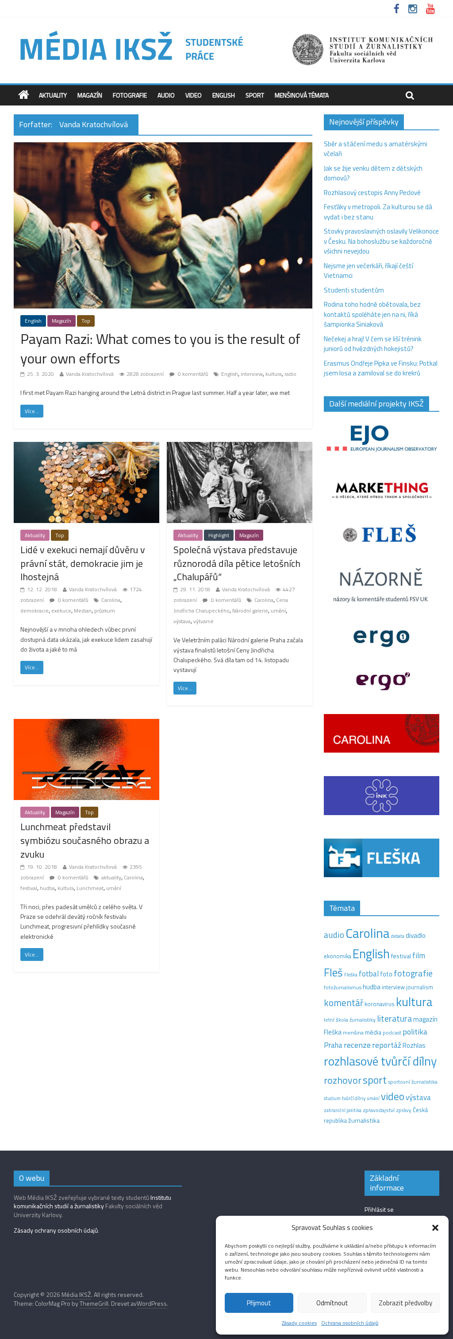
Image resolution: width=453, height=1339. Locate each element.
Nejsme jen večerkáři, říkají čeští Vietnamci (368, 271)
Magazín (89, 95)
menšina (353, 1032)
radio (290, 374)
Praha (333, 1045)
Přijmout (259, 1303)
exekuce (61, 610)
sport (375, 1080)
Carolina (110, 600)
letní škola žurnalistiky (350, 1019)
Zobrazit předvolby (405, 1303)
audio (334, 934)
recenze (357, 1044)
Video (193, 95)
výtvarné (203, 621)
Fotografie (130, 95)
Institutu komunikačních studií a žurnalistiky (92, 1202)
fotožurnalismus (342, 987)
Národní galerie (250, 610)
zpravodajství (379, 1110)
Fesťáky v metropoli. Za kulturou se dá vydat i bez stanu (378, 212)
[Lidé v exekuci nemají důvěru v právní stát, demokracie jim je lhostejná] (86, 447)
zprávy (403, 1110)
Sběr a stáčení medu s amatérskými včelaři (375, 149)
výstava (182, 621)
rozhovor (342, 1080)
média (373, 1032)
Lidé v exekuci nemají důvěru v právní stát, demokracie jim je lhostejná (82, 563)
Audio (166, 95)
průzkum (104, 610)
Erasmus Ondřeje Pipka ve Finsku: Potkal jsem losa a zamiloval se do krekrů (381, 368)
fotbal (369, 974)
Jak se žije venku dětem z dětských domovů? (373, 173)
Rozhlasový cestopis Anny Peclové (372, 192)
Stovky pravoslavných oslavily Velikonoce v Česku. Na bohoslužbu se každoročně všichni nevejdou (381, 241)
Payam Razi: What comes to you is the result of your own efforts (160, 348)
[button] (435, 1227)
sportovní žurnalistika (413, 1082)
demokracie (34, 610)
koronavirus (380, 1003)
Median (83, 610)
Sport (255, 95)
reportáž (386, 1045)
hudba (47, 888)
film (418, 955)
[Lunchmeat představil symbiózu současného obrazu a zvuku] (86, 724)
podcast (392, 1033)
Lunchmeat (90, 888)
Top (85, 320)
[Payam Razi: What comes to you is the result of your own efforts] (163, 147)
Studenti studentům (354, 290)
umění (278, 610)
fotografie (413, 973)
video (392, 1096)
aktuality (111, 877)
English (223, 95)
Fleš (333, 972)
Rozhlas (414, 1045)
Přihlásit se (379, 1209)
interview (252, 374)
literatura (394, 1018)
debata (397, 936)
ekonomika (337, 956)
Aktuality (53, 95)
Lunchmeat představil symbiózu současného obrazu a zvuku (84, 840)
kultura (273, 374)
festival (28, 888)
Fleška (350, 974)
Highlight (218, 535)
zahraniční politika (342, 1110)
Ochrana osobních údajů (349, 1323)
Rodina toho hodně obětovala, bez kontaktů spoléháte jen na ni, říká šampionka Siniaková (372, 314)
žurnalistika (364, 1120)
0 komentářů (192, 374)
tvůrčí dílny (353, 1098)
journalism (419, 987)
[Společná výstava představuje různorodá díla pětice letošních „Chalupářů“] (239, 447)
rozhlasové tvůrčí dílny (380, 1060)
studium (332, 1098)
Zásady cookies (299, 1323)
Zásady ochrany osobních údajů (56, 1230)
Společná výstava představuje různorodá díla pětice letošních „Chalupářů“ (236, 563)
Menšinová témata (302, 95)
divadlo (416, 935)
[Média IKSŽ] (226, 31)
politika (415, 1032)
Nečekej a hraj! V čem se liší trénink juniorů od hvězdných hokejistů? (373, 344)
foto (386, 974)
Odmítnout (332, 1303)
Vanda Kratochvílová (90, 374)
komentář (343, 1002)
